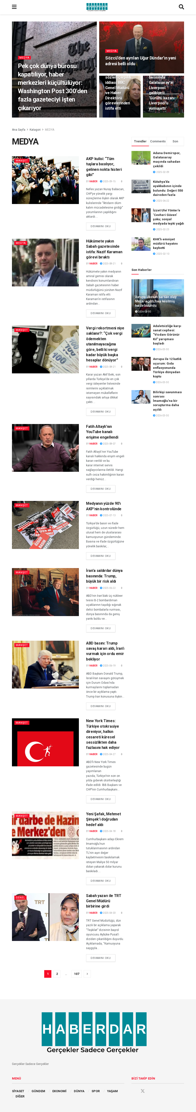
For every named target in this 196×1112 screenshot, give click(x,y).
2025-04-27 (109, 754)
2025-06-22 (109, 588)
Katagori (35, 129)
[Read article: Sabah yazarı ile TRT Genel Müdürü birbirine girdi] (45, 917)
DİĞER (20, 1096)
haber (25, 117)
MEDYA (24, 57)
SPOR (96, 1091)
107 (76, 974)
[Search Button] (181, 7)
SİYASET (18, 1091)
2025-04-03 (109, 913)
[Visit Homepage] (98, 7)
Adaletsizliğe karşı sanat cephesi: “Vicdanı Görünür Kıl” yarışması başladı (167, 334)
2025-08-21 (109, 263)
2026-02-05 (41, 117)
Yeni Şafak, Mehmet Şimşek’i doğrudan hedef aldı (103, 819)
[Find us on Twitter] (143, 1091)
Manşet (22, 160)
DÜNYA (79, 1091)
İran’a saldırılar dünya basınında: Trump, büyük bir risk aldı (104, 576)
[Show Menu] (14, 7)
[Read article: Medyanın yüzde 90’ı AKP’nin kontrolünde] (45, 525)
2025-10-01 (158, 117)
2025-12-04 (114, 72)
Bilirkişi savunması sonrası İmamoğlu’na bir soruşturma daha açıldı (167, 400)
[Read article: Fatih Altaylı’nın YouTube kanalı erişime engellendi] (45, 448)
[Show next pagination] (87, 974)
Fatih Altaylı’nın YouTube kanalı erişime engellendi (102, 432)
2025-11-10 (114, 117)
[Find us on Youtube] (152, 1091)
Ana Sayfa (18, 129)
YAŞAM (112, 1091)
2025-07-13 (109, 515)
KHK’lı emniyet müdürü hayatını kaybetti (165, 243)
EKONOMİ (59, 1091)
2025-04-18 (109, 831)
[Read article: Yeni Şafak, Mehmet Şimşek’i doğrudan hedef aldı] (45, 835)
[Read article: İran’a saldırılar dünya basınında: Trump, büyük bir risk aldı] (45, 592)
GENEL (20, 897)
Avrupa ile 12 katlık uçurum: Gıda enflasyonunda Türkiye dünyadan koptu (167, 367)
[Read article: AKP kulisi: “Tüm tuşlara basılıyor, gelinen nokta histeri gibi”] (45, 180)
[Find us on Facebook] (133, 1091)
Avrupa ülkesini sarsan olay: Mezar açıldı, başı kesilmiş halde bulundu (156, 301)
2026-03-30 (144, 311)
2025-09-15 (109, 181)
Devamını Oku (103, 226)
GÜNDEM (38, 1091)
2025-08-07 (109, 443)
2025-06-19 (109, 665)
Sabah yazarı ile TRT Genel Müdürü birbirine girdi (103, 901)
